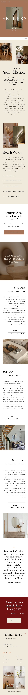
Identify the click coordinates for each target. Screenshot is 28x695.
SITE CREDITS (18, 691)
